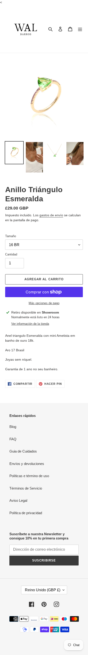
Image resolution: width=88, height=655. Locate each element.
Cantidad (11, 254)
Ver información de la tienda (30, 324)
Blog (12, 427)
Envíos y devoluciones (26, 464)
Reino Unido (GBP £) (42, 590)
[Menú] (80, 29)
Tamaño (10, 236)
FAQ (12, 439)
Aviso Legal (18, 500)
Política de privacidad (25, 513)
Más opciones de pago (44, 303)
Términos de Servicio (25, 488)
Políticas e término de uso (29, 476)
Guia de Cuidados (23, 451)
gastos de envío (51, 215)
